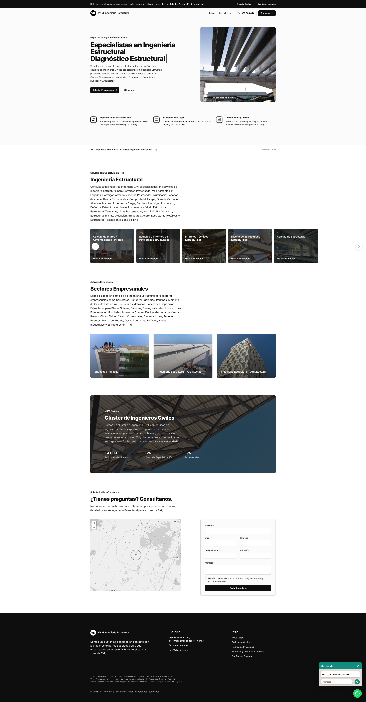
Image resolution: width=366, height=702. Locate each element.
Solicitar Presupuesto (103, 90)
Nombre (209, 525)
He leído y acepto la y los (235, 580)
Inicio (212, 13)
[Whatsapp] (357, 693)
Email (208, 538)
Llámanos (129, 90)
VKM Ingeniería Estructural (113, 12)
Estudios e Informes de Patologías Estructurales (154, 238)
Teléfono (244, 538)
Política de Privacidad (237, 578)
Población (245, 550)
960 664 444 (247, 13)
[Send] (357, 681)
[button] (359, 246)
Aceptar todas (244, 4)
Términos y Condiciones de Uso (248, 651)
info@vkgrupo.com (178, 650)
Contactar (265, 13)
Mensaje (210, 563)
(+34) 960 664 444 (178, 645)
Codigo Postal (212, 550)
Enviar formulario (238, 588)
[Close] (358, 665)
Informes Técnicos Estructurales (196, 238)
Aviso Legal (237, 637)
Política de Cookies (241, 642)
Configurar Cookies (242, 656)
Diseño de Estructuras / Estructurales (245, 238)
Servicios (223, 13)
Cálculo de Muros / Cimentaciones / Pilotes (108, 238)
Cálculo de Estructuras (291, 236)
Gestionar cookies (267, 4)
